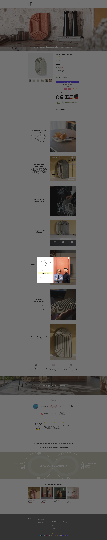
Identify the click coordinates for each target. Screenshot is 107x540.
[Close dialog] (68, 258)
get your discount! (45, 273)
